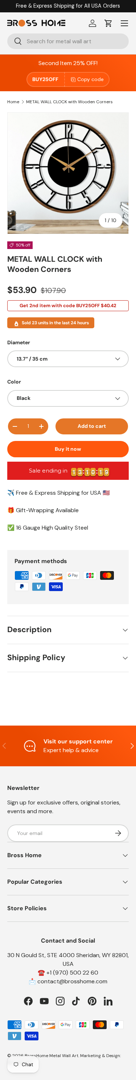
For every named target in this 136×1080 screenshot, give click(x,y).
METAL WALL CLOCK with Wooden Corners (69, 102)
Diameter (18, 342)
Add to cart (92, 426)
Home (13, 102)
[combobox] (68, 41)
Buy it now (68, 449)
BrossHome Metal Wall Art (51, 1056)
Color (14, 381)
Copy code (90, 79)
